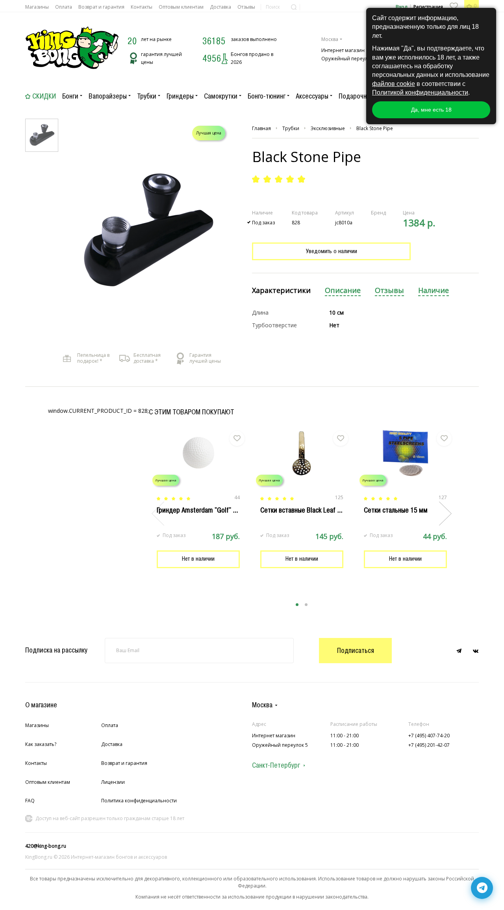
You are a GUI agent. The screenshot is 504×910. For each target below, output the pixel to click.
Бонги (70, 96)
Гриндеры (180, 96)
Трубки (146, 96)
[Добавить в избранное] (237, 438)
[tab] (281, 291)
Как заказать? (40, 744)
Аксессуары (312, 96)
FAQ (30, 800)
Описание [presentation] (343, 290)
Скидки (44, 96)
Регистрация (428, 7)
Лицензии (113, 782)
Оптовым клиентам (181, 7)
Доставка (220, 7)
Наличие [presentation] (433, 290)
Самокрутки (220, 96)
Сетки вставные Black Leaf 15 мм (307, 510)
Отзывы (246, 7)
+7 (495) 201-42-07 (429, 745)
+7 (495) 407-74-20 (429, 735)
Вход (401, 7)
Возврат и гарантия (101, 7)
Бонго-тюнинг (266, 96)
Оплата (63, 7)
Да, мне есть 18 (431, 109)
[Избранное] (453, 6)
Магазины (37, 7)
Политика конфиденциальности (139, 800)
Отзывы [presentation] (389, 290)
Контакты (141, 7)
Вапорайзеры (108, 96)
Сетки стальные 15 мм (396, 510)
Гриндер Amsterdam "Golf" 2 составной (212, 510)
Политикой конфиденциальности (420, 92)
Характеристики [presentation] (281, 290)
